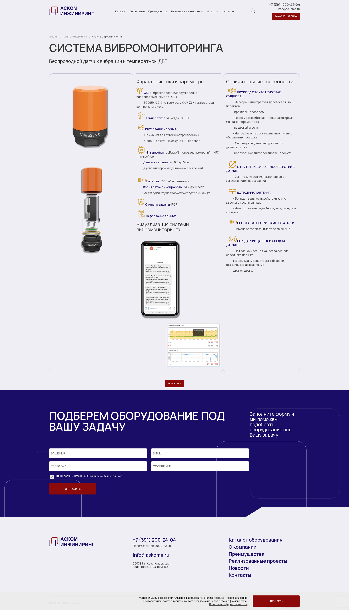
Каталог (120, 11)
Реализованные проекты (187, 11)
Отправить (73, 488)
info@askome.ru (289, 9)
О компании (137, 11)
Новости (212, 11)
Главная (53, 36)
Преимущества (158, 11)
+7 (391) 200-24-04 (284, 5)
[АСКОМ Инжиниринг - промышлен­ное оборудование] (72, 10)
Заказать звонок (285, 16)
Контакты (228, 11)
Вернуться (174, 383)
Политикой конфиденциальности (106, 476)
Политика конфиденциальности (228, 604)
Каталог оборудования (255, 540)
